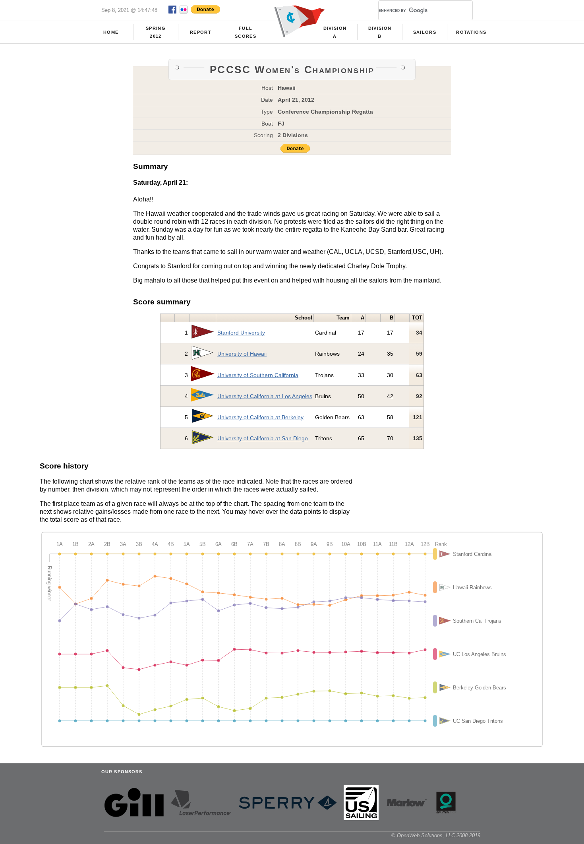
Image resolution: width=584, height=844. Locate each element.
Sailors (424, 32)
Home (110, 32)
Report (200, 32)
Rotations (471, 32)
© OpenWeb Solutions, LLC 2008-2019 (435, 835)
